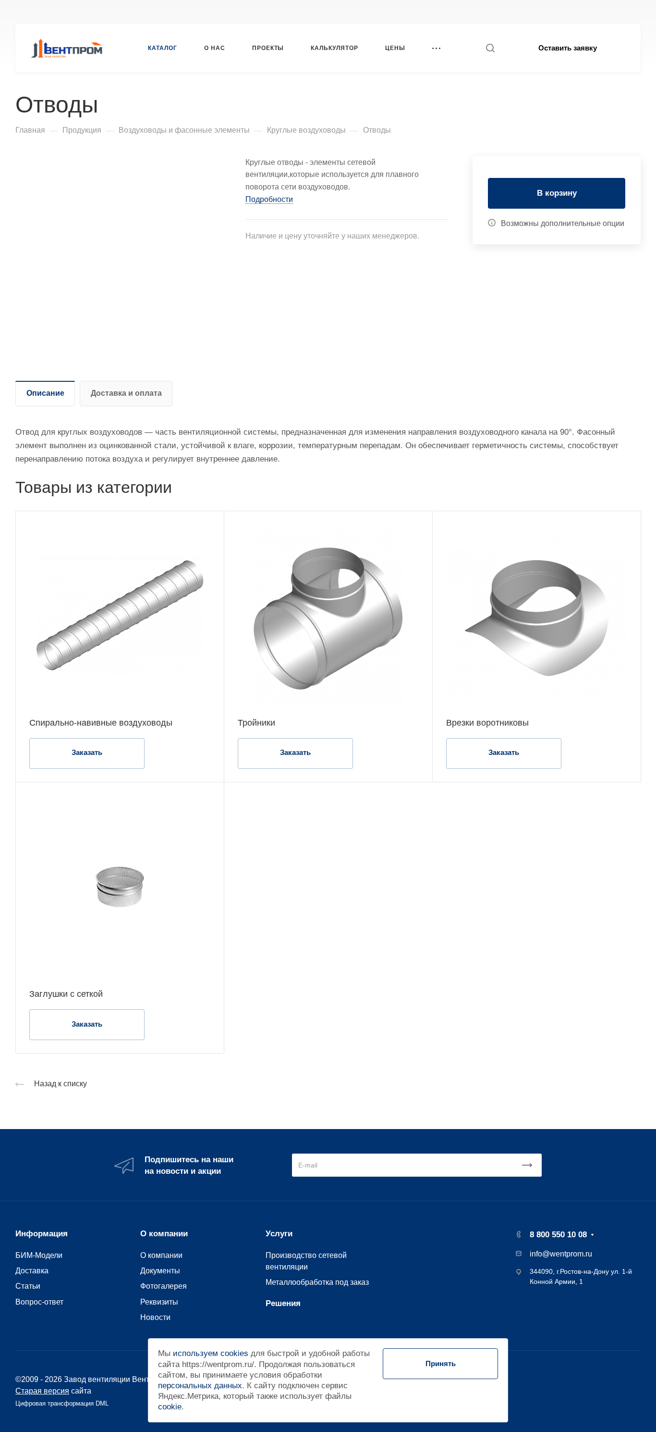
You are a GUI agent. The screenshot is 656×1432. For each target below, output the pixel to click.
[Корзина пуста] (636, 11)
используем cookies (210, 1353)
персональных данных (200, 1385)
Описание (45, 393)
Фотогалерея (163, 1285)
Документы (160, 1270)
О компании (164, 1233)
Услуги (279, 1233)
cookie (170, 1406)
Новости (155, 1317)
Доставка (32, 1270)
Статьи (27, 1285)
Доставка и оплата (126, 393)
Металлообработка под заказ (317, 1282)
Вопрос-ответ (39, 1301)
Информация (41, 1233)
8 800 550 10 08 (488, 11)
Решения (283, 1303)
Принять (440, 1363)
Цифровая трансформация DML (62, 1403)
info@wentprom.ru (561, 1254)
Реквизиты (159, 1301)
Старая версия (42, 1390)
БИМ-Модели (38, 1255)
